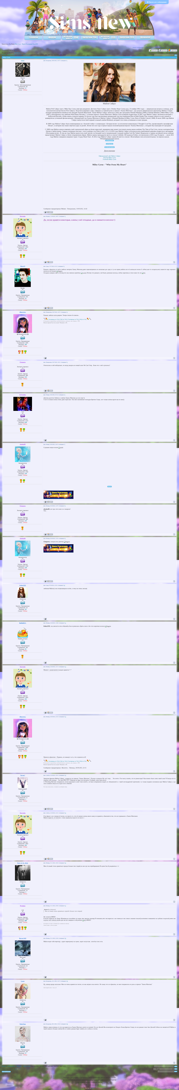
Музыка (19, 55)
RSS (37, 44)
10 (64, 585)
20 (67, 1024)
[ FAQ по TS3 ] (83, 319)
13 (65, 716)
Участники (149, 47)
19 (67, 981)
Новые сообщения (137, 47)
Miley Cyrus (26, 55)
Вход (34, 44)
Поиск (169, 47)
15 (65, 813)
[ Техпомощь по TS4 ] (53, 319)
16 (65, 863)
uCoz (92, 1088)
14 (65, 775)
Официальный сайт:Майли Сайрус (109, 156)
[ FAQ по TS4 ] (63, 319)
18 (65, 938)
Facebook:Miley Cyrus (109, 159)
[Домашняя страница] (50, 262)
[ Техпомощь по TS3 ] (73, 319)
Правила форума (160, 47)
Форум (4, 55)
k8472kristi (17, 53)
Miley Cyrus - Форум (20, 44)
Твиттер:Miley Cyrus (109, 157)
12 (65, 666)
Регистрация (29, 44)
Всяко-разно (11, 55)
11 (65, 623)
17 (65, 905)
